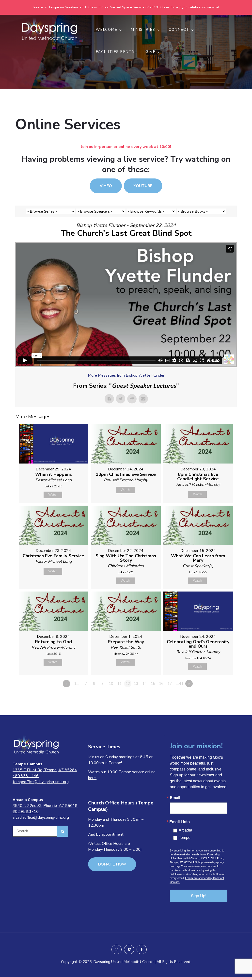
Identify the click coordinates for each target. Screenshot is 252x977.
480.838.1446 (26, 776)
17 (169, 683)
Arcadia (185, 830)
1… (76, 683)
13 (136, 683)
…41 (179, 683)
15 (153, 683)
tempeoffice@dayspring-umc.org (41, 782)
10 (111, 683)
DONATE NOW (112, 864)
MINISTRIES (143, 29)
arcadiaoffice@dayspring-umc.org (41, 817)
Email (175, 798)
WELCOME (106, 29)
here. (92, 778)
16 (161, 683)
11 (119, 683)
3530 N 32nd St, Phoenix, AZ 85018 (45, 805)
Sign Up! (198, 895)
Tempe (184, 837)
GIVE (150, 51)
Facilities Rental (116, 51)
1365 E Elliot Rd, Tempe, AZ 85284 (45, 770)
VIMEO (106, 186)
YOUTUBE (143, 186)
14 (144, 683)
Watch (52, 495)
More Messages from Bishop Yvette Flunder (126, 375)
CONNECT (179, 29)
